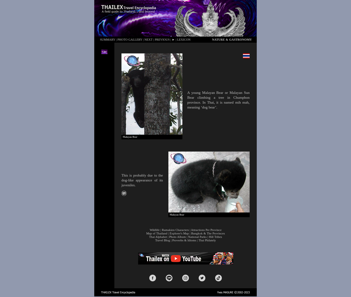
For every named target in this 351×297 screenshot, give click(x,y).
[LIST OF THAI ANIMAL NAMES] (124, 195)
